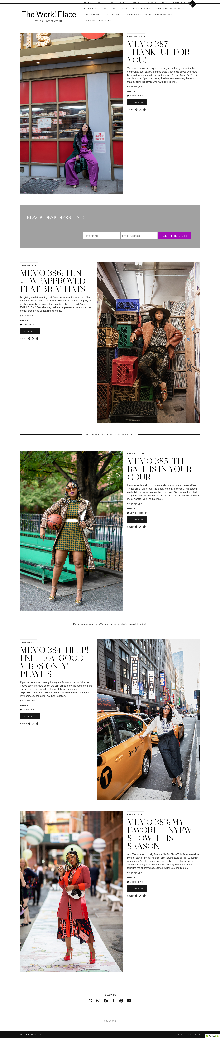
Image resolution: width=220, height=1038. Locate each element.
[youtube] (129, 1000)
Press (124, 8)
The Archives (92, 15)
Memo (132, 91)
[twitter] (91, 1000)
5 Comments (29, 710)
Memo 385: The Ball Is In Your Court (159, 469)
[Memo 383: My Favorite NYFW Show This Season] (71, 891)
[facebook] (106, 1000)
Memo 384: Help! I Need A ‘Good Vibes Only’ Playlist (54, 662)
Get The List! (175, 235)
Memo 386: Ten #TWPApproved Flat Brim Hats (53, 281)
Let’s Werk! (90, 8)
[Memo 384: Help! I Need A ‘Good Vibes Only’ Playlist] (148, 719)
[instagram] (98, 1000)
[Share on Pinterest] (144, 109)
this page (117, 624)
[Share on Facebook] (136, 109)
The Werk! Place (49, 14)
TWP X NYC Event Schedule (99, 21)
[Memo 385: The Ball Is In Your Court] (71, 531)
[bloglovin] (113, 1000)
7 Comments (136, 96)
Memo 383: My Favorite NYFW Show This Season (159, 834)
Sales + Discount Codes (170, 8)
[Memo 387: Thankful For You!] (71, 113)
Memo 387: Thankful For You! (158, 52)
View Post (137, 102)
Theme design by (188, 1034)
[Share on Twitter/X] (140, 109)
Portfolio (109, 8)
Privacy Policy (142, 8)
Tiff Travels (112, 15)
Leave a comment (139, 513)
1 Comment (28, 325)
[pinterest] (121, 1000)
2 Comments (136, 882)
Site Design (110, 1020)
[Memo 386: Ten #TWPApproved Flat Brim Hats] (148, 342)
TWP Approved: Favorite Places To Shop (148, 15)
